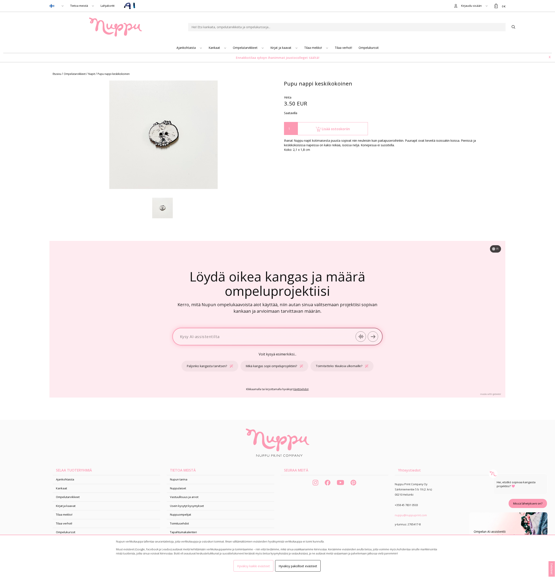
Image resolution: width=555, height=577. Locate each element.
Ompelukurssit (369, 48)
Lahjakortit (107, 6)
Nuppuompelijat (180, 514)
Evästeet (552, 568)
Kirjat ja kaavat (281, 48)
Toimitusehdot (179, 523)
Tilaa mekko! (313, 48)
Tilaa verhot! (343, 48)
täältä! (314, 58)
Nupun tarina (178, 479)
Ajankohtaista (186, 48)
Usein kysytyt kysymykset (187, 506)
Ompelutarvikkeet (245, 48)
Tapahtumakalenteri (183, 532)
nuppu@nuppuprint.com (411, 515)
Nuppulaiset (178, 488)
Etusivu (57, 74)
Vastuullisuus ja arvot (184, 497)
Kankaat (215, 48)
